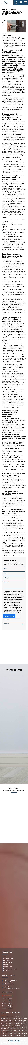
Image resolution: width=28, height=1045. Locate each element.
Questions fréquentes (7, 46)
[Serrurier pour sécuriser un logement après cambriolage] (16, 26)
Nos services (6, 961)
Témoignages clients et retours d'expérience (13, 45)
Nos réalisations (7, 963)
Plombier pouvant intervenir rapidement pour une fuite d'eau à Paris (14, 1029)
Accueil (5, 957)
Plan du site (6, 971)
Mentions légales (7, 967)
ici (21, 612)
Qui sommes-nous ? (8, 959)
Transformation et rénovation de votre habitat (13, 43)
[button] (25, 2)
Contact (5, 965)
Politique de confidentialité (10, 969)
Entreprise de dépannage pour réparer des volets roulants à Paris (14, 1042)
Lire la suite (9, 840)
